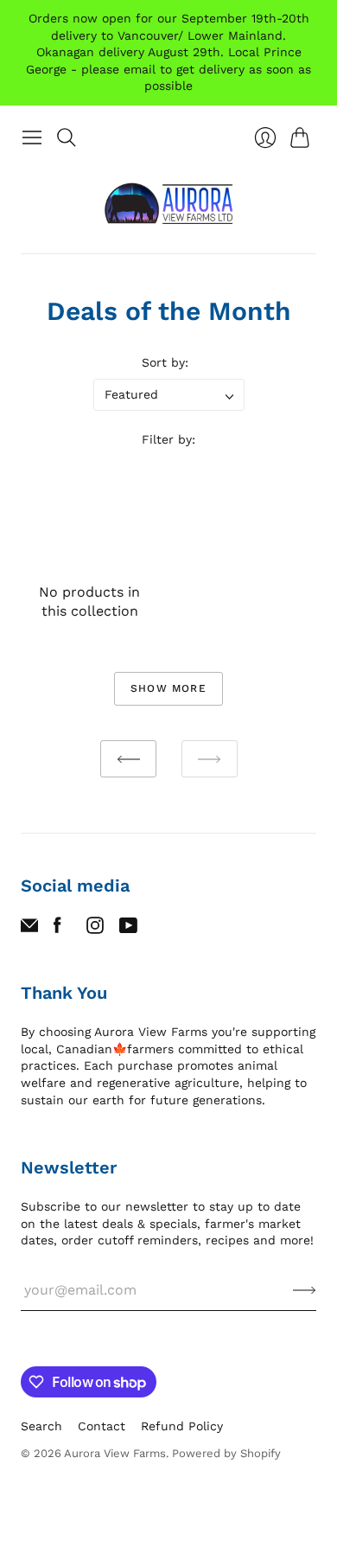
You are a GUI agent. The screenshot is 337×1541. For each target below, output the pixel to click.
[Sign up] (304, 1290)
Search (41, 1426)
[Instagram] (95, 929)
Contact (101, 1426)
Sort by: (165, 362)
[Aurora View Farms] (168, 204)
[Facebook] (57, 929)
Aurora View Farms (115, 1453)
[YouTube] (128, 929)
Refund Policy (182, 1426)
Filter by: (168, 439)
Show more (168, 688)
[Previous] (128, 758)
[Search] (66, 137)
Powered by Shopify (226, 1453)
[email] (29, 929)
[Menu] (32, 137)
